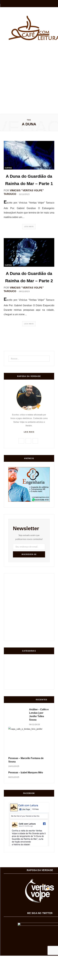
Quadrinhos (35, 659)
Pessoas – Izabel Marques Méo (25, 772)
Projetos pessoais (23, 682)
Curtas (8, 168)
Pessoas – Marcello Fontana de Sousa (26, 760)
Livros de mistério (12, 659)
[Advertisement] (29, 75)
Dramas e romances (23, 659)
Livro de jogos (23, 669)
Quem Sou (12, 682)
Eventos (35, 670)
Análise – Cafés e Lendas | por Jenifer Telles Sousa (39, 714)
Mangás (13, 670)
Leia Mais (29, 226)
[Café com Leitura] (31, 27)
